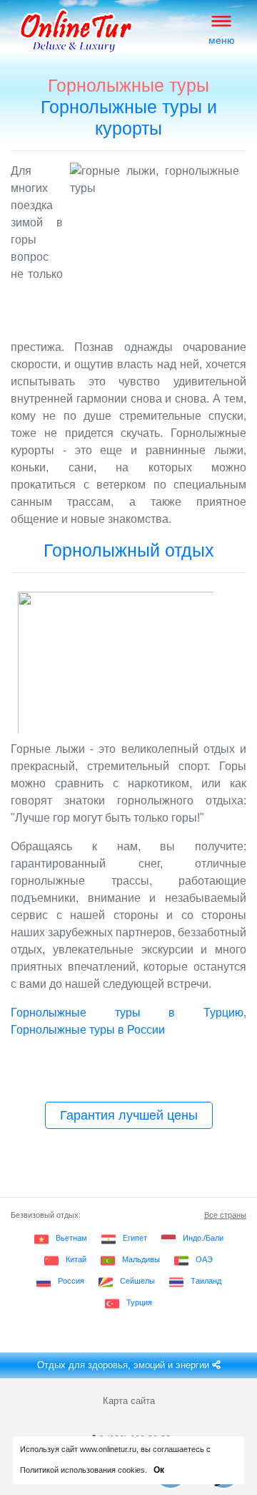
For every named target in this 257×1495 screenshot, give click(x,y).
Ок (158, 1470)
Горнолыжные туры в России (88, 1030)
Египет (135, 1238)
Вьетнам (71, 1238)
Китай (76, 1259)
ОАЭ (204, 1259)
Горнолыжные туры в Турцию (127, 1012)
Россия (71, 1281)
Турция (139, 1302)
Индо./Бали (203, 1238)
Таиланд (206, 1281)
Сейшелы (137, 1281)
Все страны (225, 1215)
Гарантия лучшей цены (129, 1115)
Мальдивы (141, 1259)
